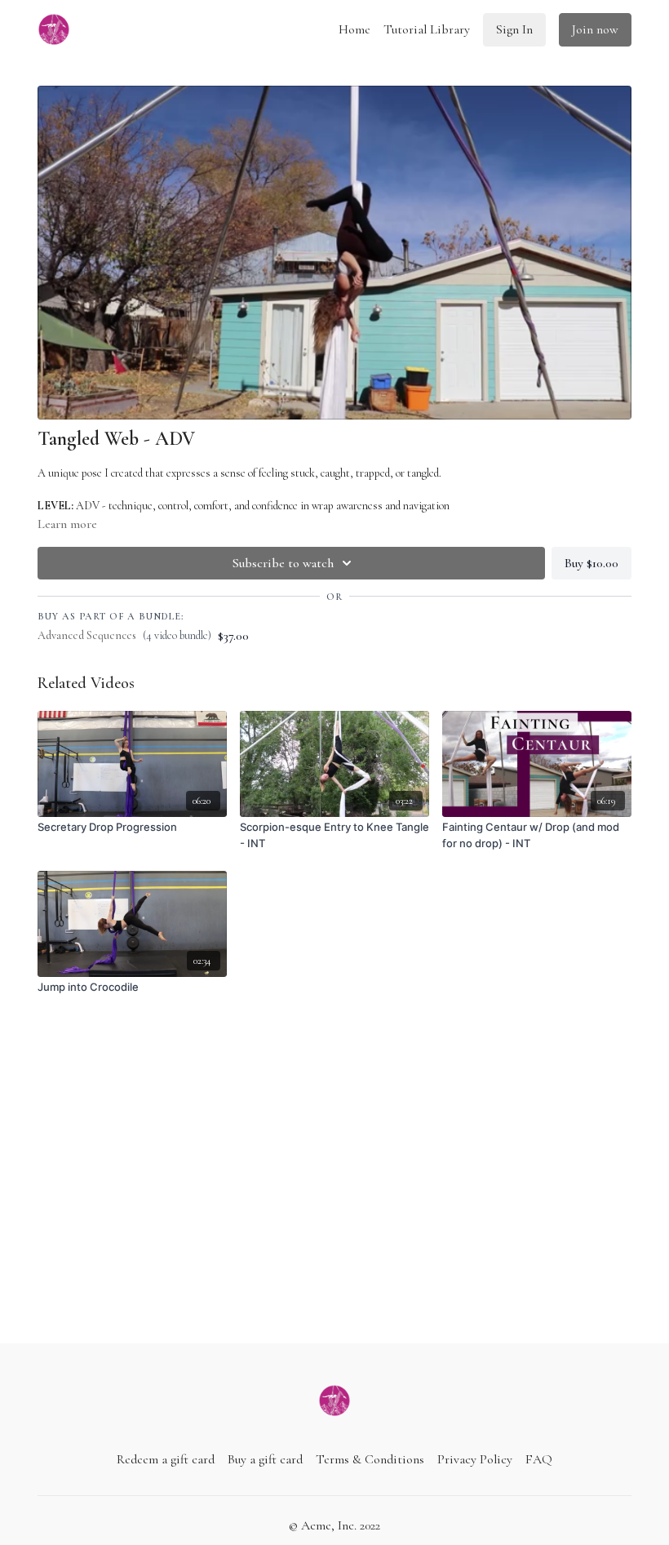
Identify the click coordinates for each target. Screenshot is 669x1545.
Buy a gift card (265, 1459)
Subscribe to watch (283, 563)
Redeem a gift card (166, 1459)
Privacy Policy (474, 1459)
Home (354, 29)
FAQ (538, 1459)
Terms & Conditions (370, 1459)
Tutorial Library (426, 29)
